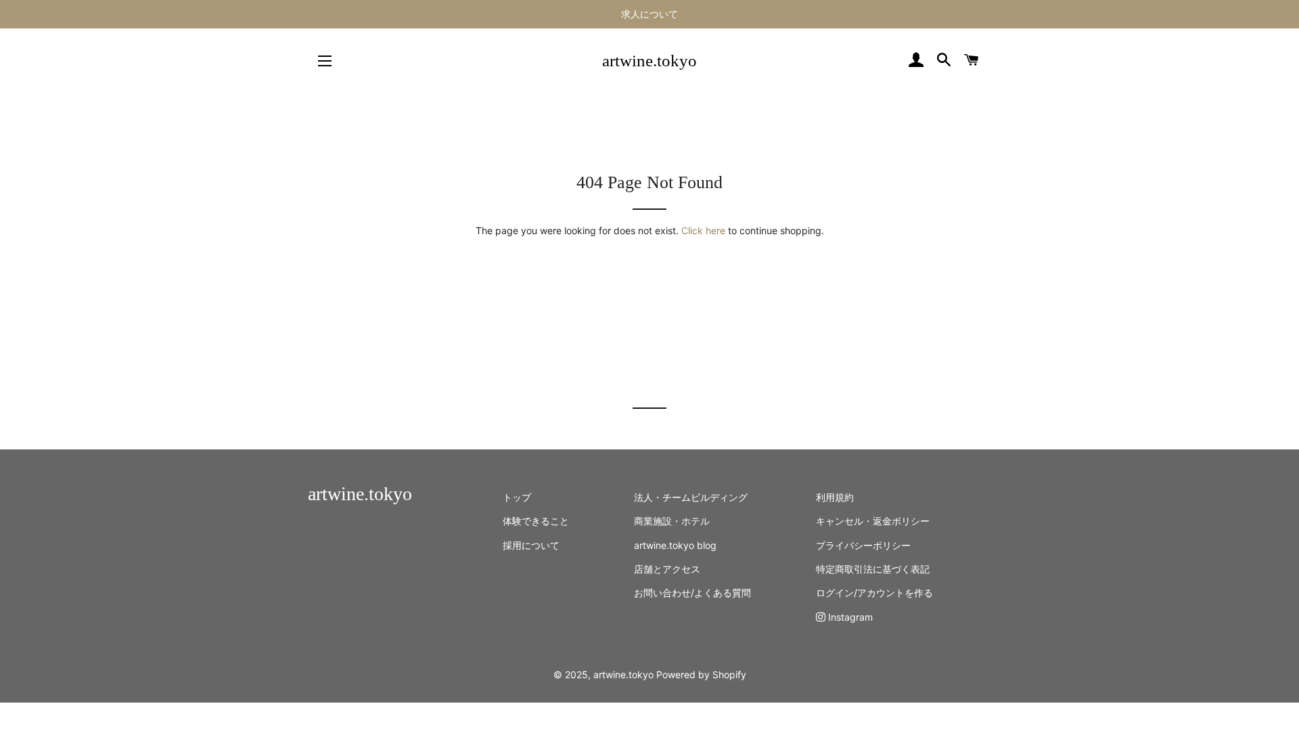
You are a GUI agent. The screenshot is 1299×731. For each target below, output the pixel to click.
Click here (703, 230)
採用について (531, 545)
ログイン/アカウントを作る (874, 592)
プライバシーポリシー (863, 545)
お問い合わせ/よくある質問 (692, 592)
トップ (517, 497)
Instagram (849, 617)
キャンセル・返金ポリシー (873, 521)
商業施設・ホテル (672, 521)
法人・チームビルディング (691, 497)
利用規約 (835, 497)
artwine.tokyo (649, 60)
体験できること (536, 521)
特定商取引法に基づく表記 (873, 569)
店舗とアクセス (667, 569)
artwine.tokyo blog (675, 545)
